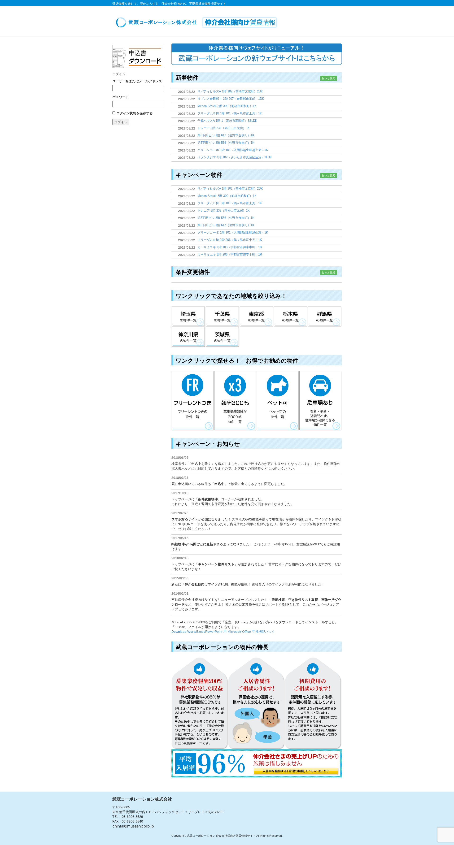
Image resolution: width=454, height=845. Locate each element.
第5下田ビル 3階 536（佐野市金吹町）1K (225, 142)
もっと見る (328, 78)
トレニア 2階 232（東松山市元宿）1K (223, 128)
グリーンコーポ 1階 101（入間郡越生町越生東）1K (232, 150)
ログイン (120, 122)
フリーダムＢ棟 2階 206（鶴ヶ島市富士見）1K (229, 240)
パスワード (120, 97)
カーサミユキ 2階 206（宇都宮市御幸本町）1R (229, 254)
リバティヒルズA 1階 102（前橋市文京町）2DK (230, 91)
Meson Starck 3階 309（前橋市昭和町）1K (227, 106)
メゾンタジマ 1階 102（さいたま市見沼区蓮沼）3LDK (234, 157)
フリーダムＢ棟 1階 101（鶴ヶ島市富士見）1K (229, 113)
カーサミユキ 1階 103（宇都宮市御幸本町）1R (229, 247)
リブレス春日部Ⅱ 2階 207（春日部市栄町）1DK (230, 98)
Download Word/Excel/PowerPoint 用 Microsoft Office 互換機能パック (223, 631)
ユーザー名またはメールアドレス (137, 81)
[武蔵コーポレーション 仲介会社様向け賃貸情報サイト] (198, 22)
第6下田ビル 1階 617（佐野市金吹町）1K (225, 135)
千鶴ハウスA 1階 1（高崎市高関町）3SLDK (227, 120)
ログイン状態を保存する (134, 113)
